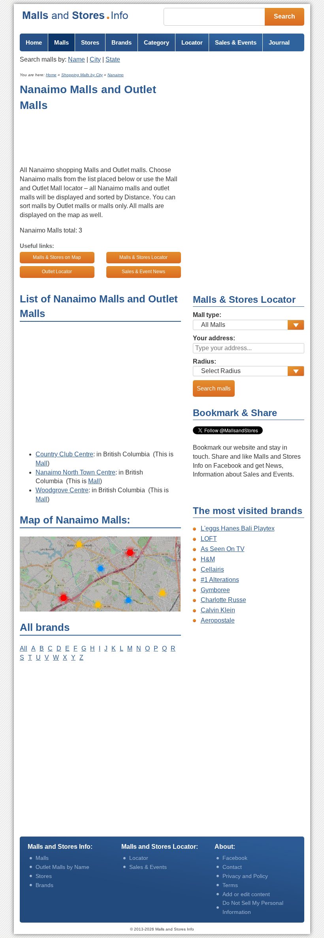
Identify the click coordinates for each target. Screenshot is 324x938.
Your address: (214, 338)
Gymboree (215, 590)
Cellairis (212, 569)
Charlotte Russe (223, 600)
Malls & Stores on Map (57, 257)
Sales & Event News (143, 271)
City (95, 59)
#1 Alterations (220, 579)
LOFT (209, 538)
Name (76, 59)
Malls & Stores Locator (143, 257)
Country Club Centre (64, 454)
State (112, 59)
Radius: (204, 361)
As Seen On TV (223, 549)
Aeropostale (218, 620)
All (23, 648)
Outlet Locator (57, 271)
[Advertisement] (83, 137)
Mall (41, 463)
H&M (208, 559)
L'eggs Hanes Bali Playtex (238, 528)
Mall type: (207, 314)
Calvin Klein (218, 610)
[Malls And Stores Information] (76, 15)
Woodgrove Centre (62, 490)
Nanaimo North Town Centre (75, 472)
